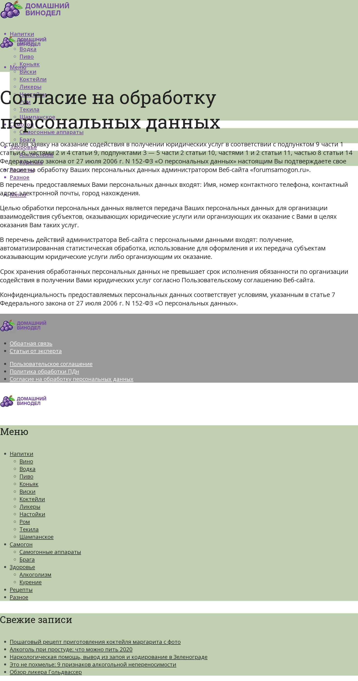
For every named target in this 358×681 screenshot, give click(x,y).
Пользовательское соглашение (51, 364)
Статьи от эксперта (36, 351)
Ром (24, 521)
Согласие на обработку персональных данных (71, 379)
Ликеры (29, 506)
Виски (27, 71)
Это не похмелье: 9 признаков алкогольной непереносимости (93, 664)
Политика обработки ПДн (44, 371)
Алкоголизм (35, 574)
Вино (26, 461)
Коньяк (29, 64)
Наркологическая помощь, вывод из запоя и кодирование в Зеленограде (108, 657)
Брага (27, 139)
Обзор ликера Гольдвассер (46, 672)
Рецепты (21, 589)
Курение (30, 582)
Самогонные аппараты (50, 552)
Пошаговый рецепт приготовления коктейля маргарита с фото (95, 641)
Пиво (26, 56)
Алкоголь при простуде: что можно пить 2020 (71, 649)
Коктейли (33, 79)
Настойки (32, 514)
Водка (27, 469)
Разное (19, 177)
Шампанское (36, 536)
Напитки (21, 453)
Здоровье (22, 567)
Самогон (21, 544)
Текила (29, 529)
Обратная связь (31, 343)
